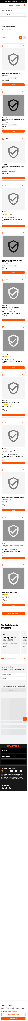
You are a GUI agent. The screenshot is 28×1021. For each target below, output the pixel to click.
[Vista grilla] (20, 37)
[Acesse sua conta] (4, 651)
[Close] (24, 1)
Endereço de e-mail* (7, 674)
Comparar (7, 46)
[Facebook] (3, 783)
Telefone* (4, 678)
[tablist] (8, 657)
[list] (3, 5)
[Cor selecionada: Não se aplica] (3, 82)
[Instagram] (6, 783)
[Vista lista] (24, 37)
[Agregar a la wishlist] (23, 46)
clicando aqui (20, 1)
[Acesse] (24, 651)
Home (2, 20)
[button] (14, 685)
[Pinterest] (9, 783)
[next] (24, 658)
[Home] (14, 5)
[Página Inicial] (13, 740)
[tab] (2, 658)
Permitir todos (13, 1018)
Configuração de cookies (13, 1014)
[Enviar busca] (23, 10)
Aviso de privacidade (13, 685)
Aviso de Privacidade (12, 1011)
